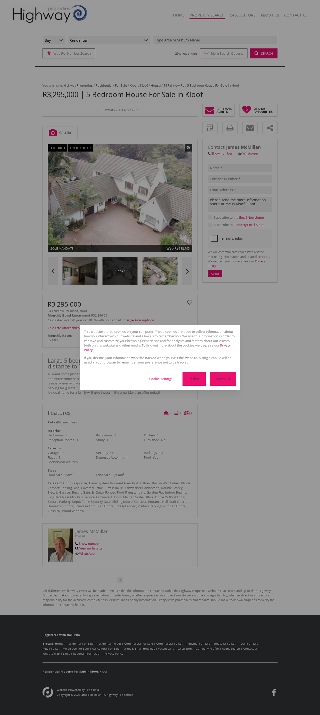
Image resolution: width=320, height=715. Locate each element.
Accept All (223, 378)
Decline (194, 378)
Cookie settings (160, 378)
